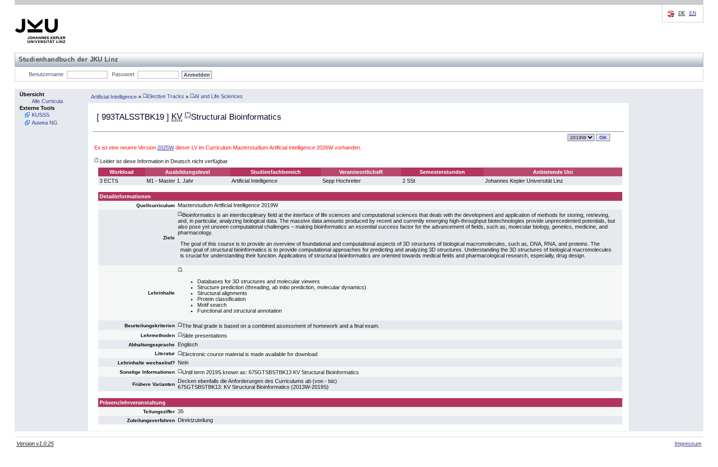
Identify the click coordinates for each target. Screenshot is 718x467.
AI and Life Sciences (216, 96)
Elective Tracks (163, 96)
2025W (165, 147)
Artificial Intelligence (114, 96)
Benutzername (46, 74)
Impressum (688, 443)
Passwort (123, 74)
